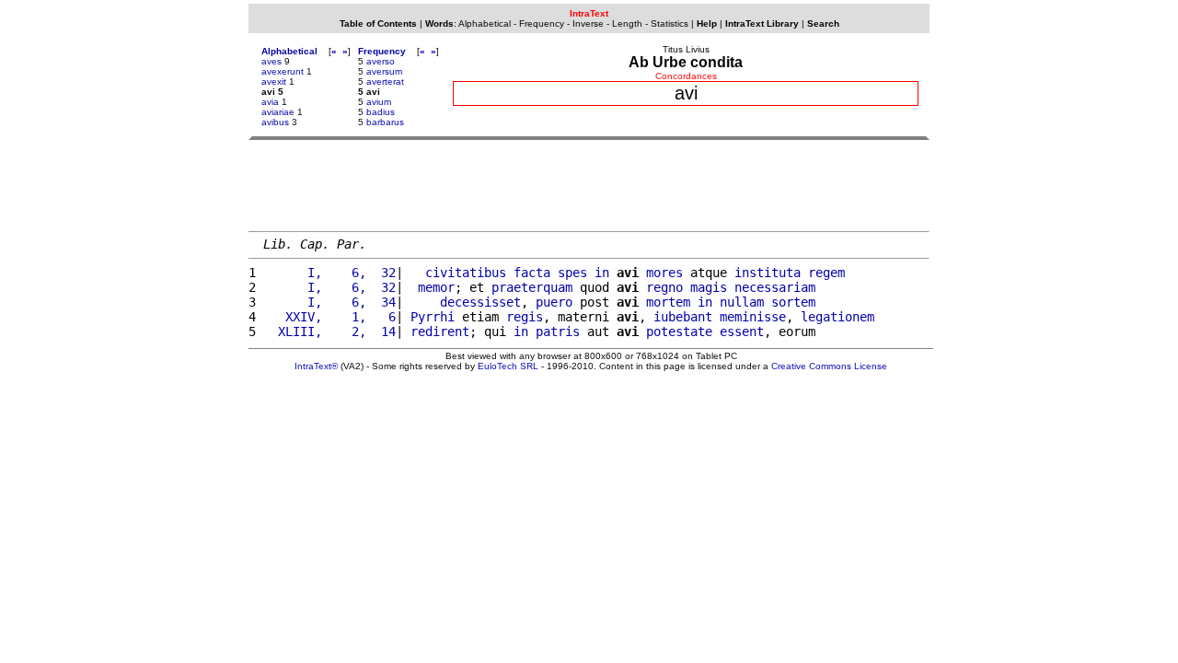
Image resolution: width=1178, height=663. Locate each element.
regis (524, 316)
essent (742, 331)
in (602, 272)
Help (707, 23)
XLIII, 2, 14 (329, 331)
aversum (384, 71)
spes (572, 272)
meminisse (753, 316)
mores (664, 272)
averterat (385, 81)
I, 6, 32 (329, 272)
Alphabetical (484, 23)
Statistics (669, 23)
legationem (837, 316)
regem (826, 272)
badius (380, 112)
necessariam (774, 287)
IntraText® (316, 366)
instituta (767, 272)
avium (378, 102)
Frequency (541, 23)
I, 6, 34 (329, 302)
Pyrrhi (432, 316)
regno (664, 287)
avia (270, 102)
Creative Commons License (829, 366)
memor (436, 287)
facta (532, 272)
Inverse (588, 23)
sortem (793, 302)
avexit (273, 81)
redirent (439, 331)
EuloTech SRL (508, 366)
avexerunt (282, 71)
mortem (668, 302)
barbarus (385, 122)
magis (708, 287)
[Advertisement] (589, 185)
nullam (742, 302)
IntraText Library (762, 23)
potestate (679, 331)
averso (380, 61)
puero (554, 302)
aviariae (277, 112)
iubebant (682, 316)
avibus (275, 122)
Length (627, 23)
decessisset (480, 302)
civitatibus (465, 272)
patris (558, 331)
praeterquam (531, 287)
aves (271, 61)
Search (823, 23)
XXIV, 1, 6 (329, 316)
